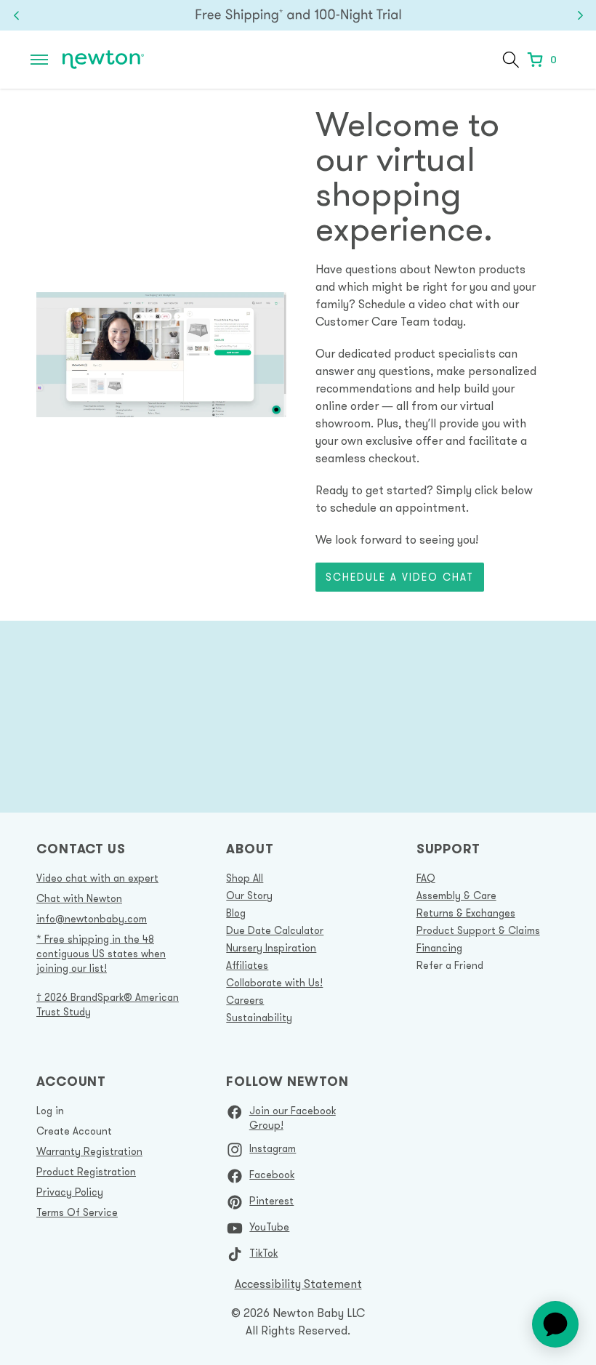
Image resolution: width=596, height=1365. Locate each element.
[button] (39, 59)
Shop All (244, 878)
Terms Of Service (77, 1212)
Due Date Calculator (274, 930)
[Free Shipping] (298, 15)
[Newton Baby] (103, 60)
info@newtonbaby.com (91, 918)
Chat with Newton (79, 898)
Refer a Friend (449, 965)
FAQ (425, 878)
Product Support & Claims (478, 930)
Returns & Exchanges (465, 912)
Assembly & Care (456, 895)
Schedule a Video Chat (400, 577)
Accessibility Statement (298, 1283)
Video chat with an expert (97, 878)
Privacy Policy (69, 1192)
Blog (236, 912)
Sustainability (259, 1017)
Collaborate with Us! (274, 982)
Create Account (74, 1131)
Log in (50, 1110)
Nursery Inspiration (271, 947)
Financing (439, 947)
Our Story (249, 895)
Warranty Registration (89, 1151)
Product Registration (86, 1171)
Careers (245, 1000)
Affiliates (247, 965)
